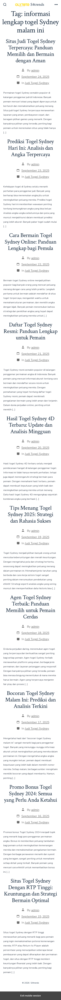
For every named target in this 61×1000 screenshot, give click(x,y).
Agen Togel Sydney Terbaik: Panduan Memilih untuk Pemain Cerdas (30, 607)
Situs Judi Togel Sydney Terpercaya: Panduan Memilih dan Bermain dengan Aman (30, 51)
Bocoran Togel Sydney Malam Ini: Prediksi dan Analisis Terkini (30, 700)
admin (35, 70)
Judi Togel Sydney (37, 83)
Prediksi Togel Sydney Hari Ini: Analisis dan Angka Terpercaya (30, 148)
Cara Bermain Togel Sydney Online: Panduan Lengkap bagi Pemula (30, 242)
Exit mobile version (30, 995)
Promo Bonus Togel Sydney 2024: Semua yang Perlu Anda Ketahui (30, 793)
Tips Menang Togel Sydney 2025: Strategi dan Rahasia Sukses (30, 514)
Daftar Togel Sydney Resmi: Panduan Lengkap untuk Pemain (30, 331)
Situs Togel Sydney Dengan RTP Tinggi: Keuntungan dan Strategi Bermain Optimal (30, 890)
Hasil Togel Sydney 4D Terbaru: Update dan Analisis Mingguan (30, 425)
